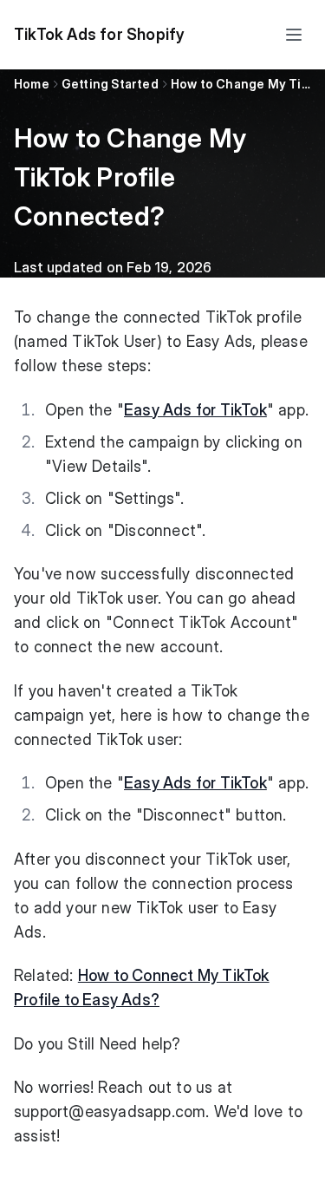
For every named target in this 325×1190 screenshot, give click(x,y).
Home (31, 83)
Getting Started (110, 83)
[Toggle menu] (293, 34)
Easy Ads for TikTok (195, 410)
